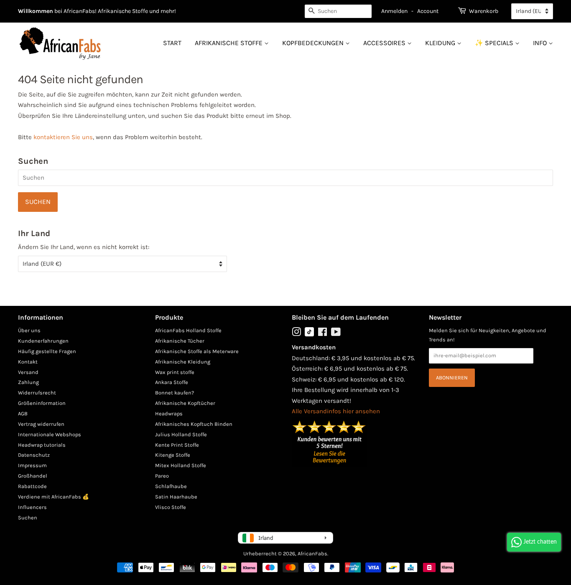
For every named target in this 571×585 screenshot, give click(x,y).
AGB (23, 413)
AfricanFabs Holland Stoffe (188, 330)
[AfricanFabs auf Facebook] (322, 334)
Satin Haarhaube (176, 496)
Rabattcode (32, 486)
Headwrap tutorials (42, 445)
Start (172, 43)
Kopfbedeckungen (313, 43)
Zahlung (28, 382)
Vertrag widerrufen (41, 424)
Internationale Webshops (49, 434)
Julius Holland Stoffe (181, 434)
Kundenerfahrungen (43, 341)
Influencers (32, 507)
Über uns (29, 330)
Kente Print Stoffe (177, 445)
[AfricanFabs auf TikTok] (309, 334)
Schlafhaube (171, 486)
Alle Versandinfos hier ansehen (336, 411)
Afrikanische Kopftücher (185, 403)
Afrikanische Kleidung (182, 362)
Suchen (27, 517)
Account (427, 11)
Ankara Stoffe (171, 382)
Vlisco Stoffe (170, 507)
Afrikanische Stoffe (229, 43)
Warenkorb (483, 11)
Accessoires (385, 43)
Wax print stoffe (174, 372)
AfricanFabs (312, 553)
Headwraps (169, 413)
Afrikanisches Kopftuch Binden (193, 424)
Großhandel (32, 476)
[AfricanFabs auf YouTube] (336, 334)
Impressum (32, 465)
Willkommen (35, 11)
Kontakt (28, 362)
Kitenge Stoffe (172, 455)
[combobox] (338, 11)
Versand (28, 372)
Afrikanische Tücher (179, 341)
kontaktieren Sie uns (63, 137)
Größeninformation (42, 403)
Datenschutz (34, 455)
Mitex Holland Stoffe (180, 465)
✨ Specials (495, 43)
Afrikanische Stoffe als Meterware (197, 351)
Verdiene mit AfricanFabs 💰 (53, 496)
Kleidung (441, 43)
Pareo (162, 476)
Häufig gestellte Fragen (47, 351)
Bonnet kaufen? (174, 392)
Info (540, 43)
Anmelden (394, 11)
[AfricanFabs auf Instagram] (296, 334)
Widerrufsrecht (37, 392)
